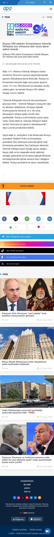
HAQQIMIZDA (27, 481)
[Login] (50, 2)
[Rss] (39, 498)
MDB (49, 17)
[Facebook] (14, 498)
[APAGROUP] (27, 513)
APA (10, 71)
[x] (22, 498)
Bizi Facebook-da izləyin (16, 257)
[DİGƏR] (50, 9)
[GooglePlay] (18, 519)
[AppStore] (35, 519)
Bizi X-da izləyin (13, 264)
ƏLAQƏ (27, 484)
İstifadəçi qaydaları (19, 529)
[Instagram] (18, 498)
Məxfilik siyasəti (36, 529)
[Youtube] (27, 498)
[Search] (44, 2)
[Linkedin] (35, 498)
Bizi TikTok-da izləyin (15, 251)
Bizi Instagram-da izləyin (16, 244)
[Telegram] (31, 498)
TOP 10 (27, 492)
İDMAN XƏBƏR (27, 186)
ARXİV (27, 488)
